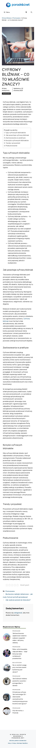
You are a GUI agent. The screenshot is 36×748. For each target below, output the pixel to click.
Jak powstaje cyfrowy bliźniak (17, 135)
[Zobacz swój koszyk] (26, 12)
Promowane (16, 18)
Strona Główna (6, 18)
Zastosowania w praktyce (16, 138)
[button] (31, 12)
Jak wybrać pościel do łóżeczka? (18, 600)
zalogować (18, 613)
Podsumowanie (11, 146)
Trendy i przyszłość (13, 143)
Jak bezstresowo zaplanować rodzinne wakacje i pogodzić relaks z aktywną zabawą (19, 638)
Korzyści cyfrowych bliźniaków (17, 140)
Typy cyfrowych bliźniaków (15, 133)
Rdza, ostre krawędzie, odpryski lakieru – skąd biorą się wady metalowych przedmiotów (19, 653)
